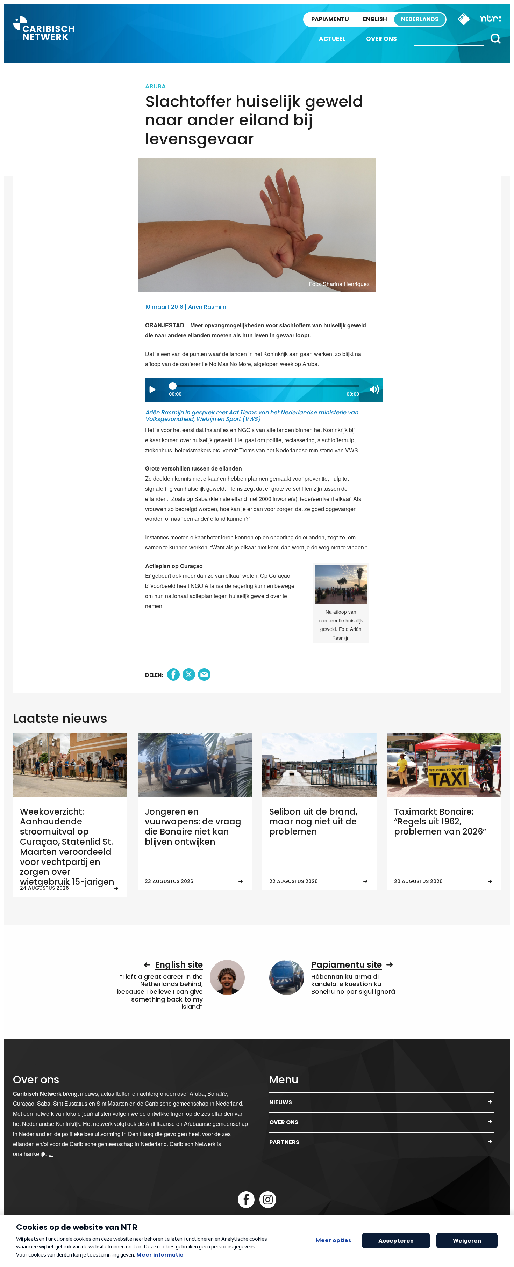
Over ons (381, 39)
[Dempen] (374, 389)
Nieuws (280, 1102)
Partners (284, 1142)
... (51, 1154)
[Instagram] (267, 1199)
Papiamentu (330, 19)
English (375, 19)
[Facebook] (246, 1199)
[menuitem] (332, 39)
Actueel (332, 39)
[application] (264, 390)
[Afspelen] (152, 389)
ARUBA (155, 86)
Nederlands (419, 19)
